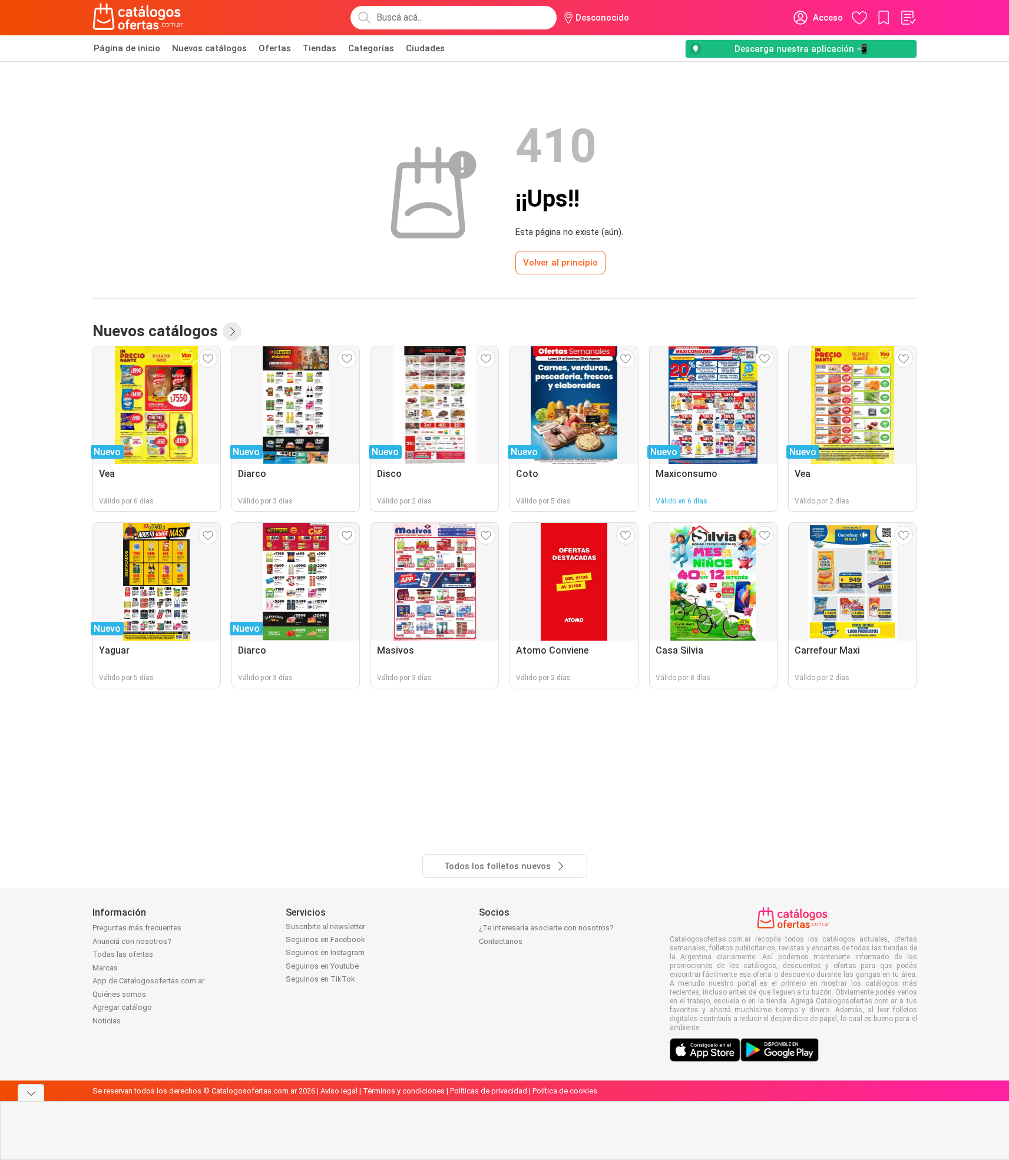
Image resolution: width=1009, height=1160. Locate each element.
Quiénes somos (119, 994)
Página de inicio (127, 48)
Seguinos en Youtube (322, 966)
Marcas (105, 967)
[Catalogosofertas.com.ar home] (138, 17)
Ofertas (275, 48)
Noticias (106, 1020)
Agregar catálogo (122, 1007)
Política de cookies (564, 1090)
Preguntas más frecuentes (136, 927)
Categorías (371, 48)
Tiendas (319, 48)
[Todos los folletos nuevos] (232, 331)
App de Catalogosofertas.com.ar (148, 980)
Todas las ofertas (122, 954)
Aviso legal (339, 1090)
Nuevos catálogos (209, 48)
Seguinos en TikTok (320, 979)
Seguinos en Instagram (325, 952)
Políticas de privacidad (488, 1090)
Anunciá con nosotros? (131, 941)
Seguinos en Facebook (325, 939)
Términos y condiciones (404, 1090)
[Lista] (907, 17)
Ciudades (425, 48)
